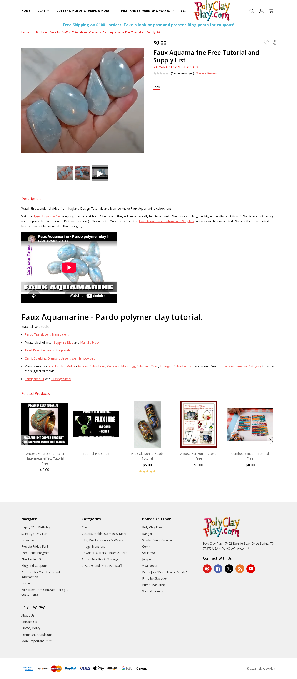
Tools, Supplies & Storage (100, 559)
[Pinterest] (207, 568)
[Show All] (183, 11)
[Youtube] (250, 568)
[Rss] (239, 568)
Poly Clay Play (152, 527)
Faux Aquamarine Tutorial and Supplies (166, 221)
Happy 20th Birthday (35, 527)
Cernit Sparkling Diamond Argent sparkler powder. (60, 358)
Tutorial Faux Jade (96, 454)
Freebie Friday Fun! (34, 546)
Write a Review (206, 73)
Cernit (146, 546)
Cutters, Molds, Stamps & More (83, 10)
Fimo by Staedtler (154, 578)
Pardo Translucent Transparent (47, 334)
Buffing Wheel (61, 379)
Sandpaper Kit (34, 379)
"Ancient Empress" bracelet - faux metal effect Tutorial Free (45, 458)
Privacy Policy (30, 628)
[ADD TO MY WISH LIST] (60, 415)
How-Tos (27, 540)
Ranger (147, 534)
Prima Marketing (153, 585)
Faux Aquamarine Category (242, 366)
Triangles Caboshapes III (177, 366)
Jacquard (148, 559)
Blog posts (198, 24)
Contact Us (29, 622)
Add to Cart (147, 429)
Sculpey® (148, 553)
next (271, 441)
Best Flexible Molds (61, 366)
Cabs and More (118, 366)
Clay (42, 10)
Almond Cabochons (91, 366)
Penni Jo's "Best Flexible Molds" (164, 572)
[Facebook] (218, 568)
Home (25, 10)
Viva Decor (149, 566)
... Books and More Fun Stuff (102, 566)
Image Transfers (93, 546)
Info (156, 87)
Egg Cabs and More (144, 366)
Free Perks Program (35, 553)
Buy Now (147, 438)
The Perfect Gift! (32, 559)
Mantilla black (89, 342)
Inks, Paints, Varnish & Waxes (146, 10)
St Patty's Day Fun (34, 534)
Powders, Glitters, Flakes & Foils (104, 553)
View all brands (152, 591)
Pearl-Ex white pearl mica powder (48, 350)
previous (23, 441)
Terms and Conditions (36, 634)
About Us (27, 615)
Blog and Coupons (34, 566)
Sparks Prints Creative (157, 540)
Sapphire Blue (63, 342)
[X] (229, 568)
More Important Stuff (36, 641)
